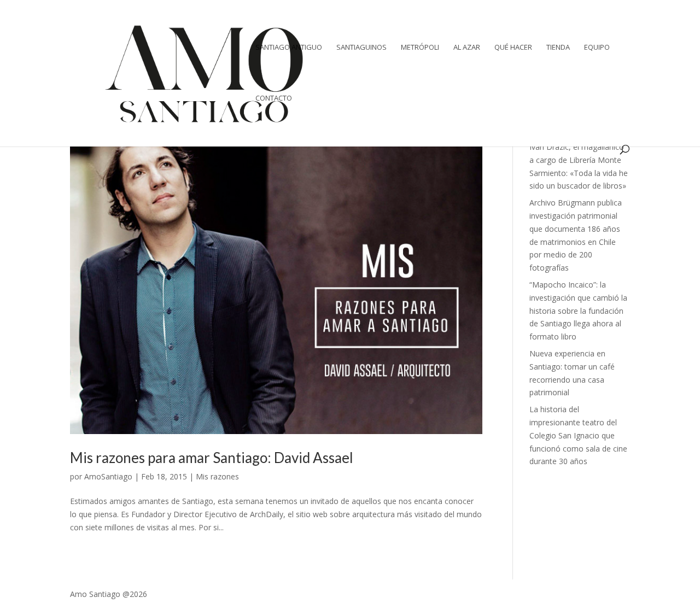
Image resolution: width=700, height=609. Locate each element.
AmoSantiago (108, 476)
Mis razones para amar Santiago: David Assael (211, 457)
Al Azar (466, 47)
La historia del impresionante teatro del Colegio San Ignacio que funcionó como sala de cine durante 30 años (578, 435)
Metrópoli (420, 47)
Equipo (597, 47)
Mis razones (217, 476)
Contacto (273, 98)
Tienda (558, 47)
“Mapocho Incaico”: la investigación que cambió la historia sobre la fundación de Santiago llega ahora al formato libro (578, 310)
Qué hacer (513, 47)
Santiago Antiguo (288, 47)
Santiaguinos (361, 47)
